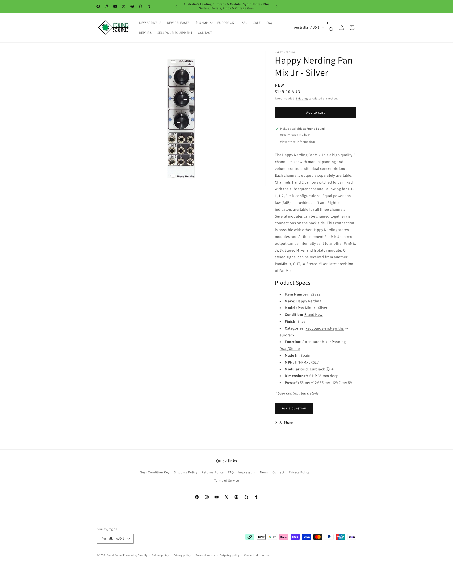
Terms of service (205, 555)
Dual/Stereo (290, 348)
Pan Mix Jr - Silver (312, 307)
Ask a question (294, 408)
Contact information (257, 555)
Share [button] (288, 422)
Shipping (302, 98)
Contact (279, 472)
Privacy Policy (299, 472)
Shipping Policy (185, 472)
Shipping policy (230, 555)
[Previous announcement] (176, 6)
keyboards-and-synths (325, 328)
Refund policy (160, 555)
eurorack (287, 335)
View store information (297, 142)
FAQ (231, 472)
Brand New (313, 314)
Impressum (247, 472)
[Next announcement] (277, 6)
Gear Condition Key (154, 472)
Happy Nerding (309, 301)
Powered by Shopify (135, 555)
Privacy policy (182, 555)
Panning (339, 341)
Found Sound (114, 555)
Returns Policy (212, 472)
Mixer (326, 341)
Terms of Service (226, 480)
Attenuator (311, 341)
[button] (203, 23)
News (264, 472)
